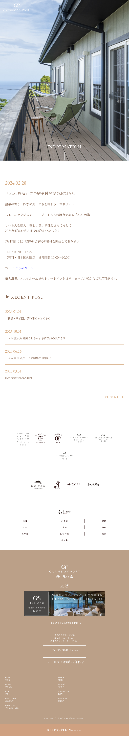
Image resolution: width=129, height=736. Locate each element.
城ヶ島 (64, 540)
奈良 (104, 521)
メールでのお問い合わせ (65, 662)
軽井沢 (25, 533)
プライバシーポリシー (13, 706)
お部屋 (7, 678)
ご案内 (64, 692)
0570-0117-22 (66, 650)
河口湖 (64, 521)
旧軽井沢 (64, 533)
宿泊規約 (63, 699)
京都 (64, 527)
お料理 (61, 678)
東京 (104, 533)
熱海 (25, 521)
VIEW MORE (114, 397)
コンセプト (62, 685)
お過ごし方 (10, 699)
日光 (25, 527)
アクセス (8, 685)
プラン (7, 692)
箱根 (104, 527)
